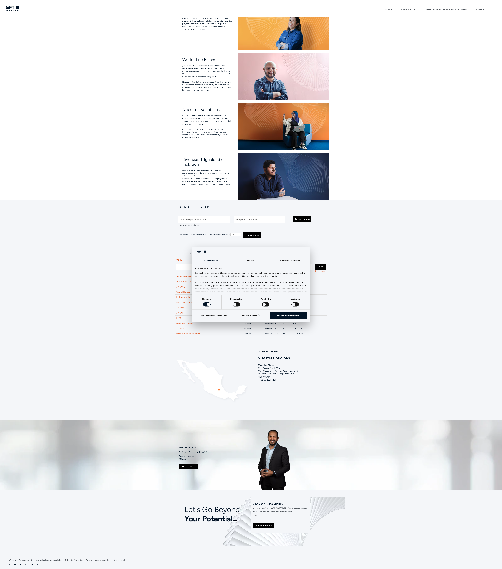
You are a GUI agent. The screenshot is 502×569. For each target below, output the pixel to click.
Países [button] (479, 9)
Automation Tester (184, 302)
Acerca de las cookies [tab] (290, 260)
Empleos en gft (26, 560)
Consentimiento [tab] (211, 260)
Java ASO (180, 287)
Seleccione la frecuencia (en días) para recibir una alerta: (204, 234)
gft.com (12, 560)
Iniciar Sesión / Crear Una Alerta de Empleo (446, 9)
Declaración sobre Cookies (98, 560)
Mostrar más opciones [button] (189, 225)
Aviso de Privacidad (74, 560)
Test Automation (183, 281)
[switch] (236, 304)
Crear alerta (253, 235)
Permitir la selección (251, 315)
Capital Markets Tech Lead (188, 292)
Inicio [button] (387, 9)
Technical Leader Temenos (188, 276)
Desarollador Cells (184, 323)
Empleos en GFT (408, 9)
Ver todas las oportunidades (49, 560)
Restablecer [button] (320, 271)
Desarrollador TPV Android (188, 333)
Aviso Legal (119, 560)
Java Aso (180, 307)
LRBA (178, 318)
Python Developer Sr (185, 297)
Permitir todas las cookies (288, 315)
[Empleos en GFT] (12, 8)
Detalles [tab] (251, 260)
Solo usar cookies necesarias (213, 315)
